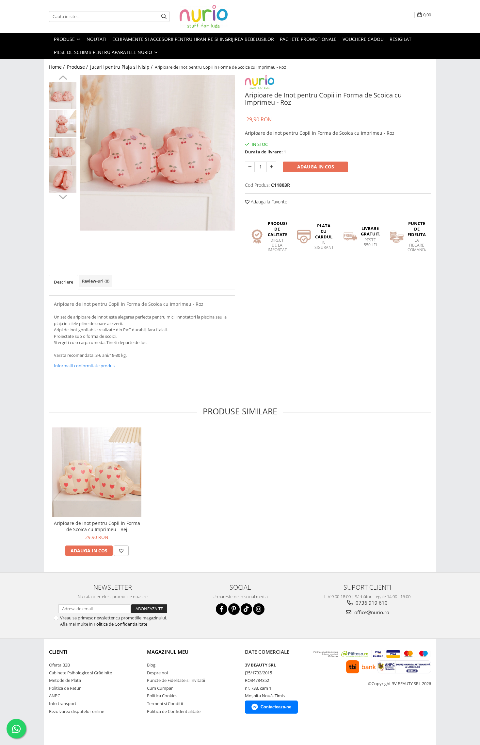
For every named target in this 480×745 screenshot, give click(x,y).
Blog (151, 665)
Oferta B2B (59, 665)
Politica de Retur (65, 688)
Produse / (78, 67)
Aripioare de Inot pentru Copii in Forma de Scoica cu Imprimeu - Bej (97, 526)
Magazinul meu (167, 652)
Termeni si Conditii (165, 703)
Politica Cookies (162, 696)
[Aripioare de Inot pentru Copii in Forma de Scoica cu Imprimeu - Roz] (157, 153)
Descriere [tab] (63, 282)
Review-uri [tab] (95, 281)
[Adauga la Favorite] (121, 551)
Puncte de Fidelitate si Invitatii (176, 680)
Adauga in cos (315, 167)
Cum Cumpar (160, 688)
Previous (62, 78)
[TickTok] (246, 609)
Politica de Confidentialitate (120, 624)
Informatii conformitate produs (84, 366)
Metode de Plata (65, 680)
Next (62, 196)
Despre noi (157, 673)
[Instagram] (258, 609)
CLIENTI (58, 652)
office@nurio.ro (371, 612)
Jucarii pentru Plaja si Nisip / (122, 67)
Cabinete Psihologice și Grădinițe (80, 673)
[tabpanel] (157, 153)
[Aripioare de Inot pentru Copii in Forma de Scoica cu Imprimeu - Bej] (96, 472)
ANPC (54, 696)
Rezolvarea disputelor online (76, 711)
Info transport (62, 703)
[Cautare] (164, 16)
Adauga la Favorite (268, 202)
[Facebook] (221, 609)
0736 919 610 (371, 602)
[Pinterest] (234, 609)
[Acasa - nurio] (212, 16)
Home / (57, 67)
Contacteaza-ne (276, 706)
